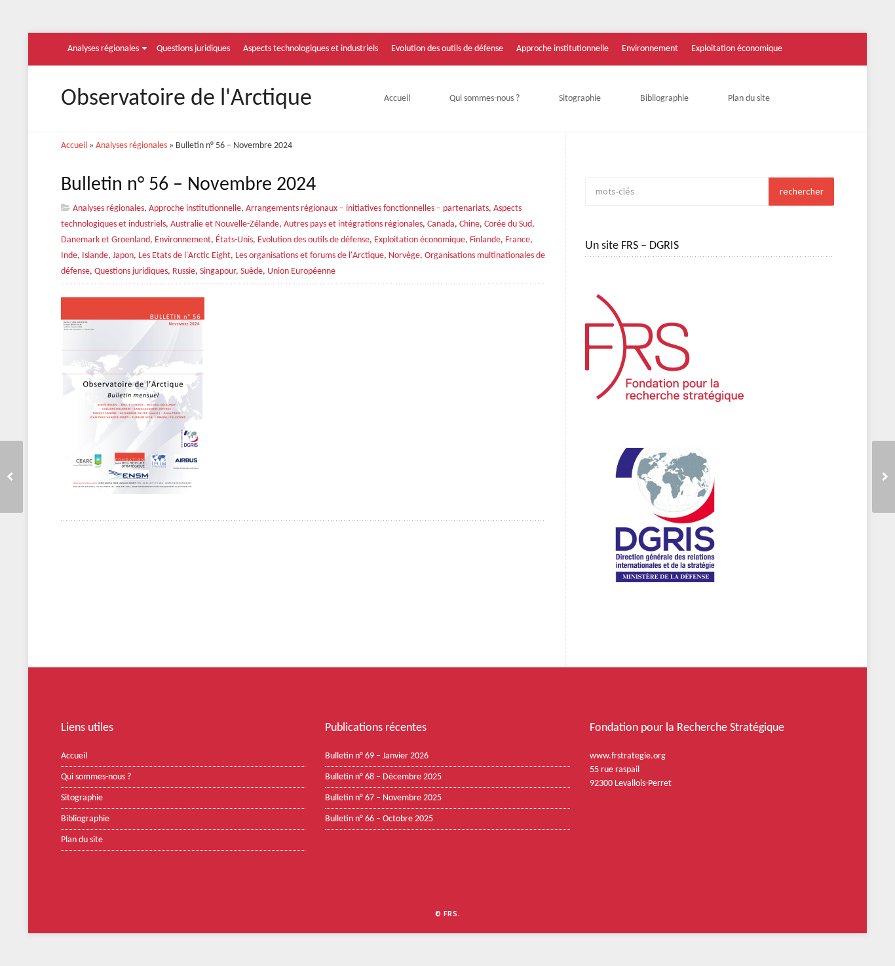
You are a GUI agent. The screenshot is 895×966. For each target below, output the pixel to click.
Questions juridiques (193, 49)
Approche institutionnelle (562, 49)
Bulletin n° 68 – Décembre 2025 (383, 777)
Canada (441, 224)
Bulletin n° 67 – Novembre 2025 (383, 798)
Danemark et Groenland (105, 240)
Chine (469, 224)
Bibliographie (664, 98)
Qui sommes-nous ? (484, 98)
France (517, 240)
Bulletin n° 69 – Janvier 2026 (376, 756)
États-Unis (234, 240)
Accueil (397, 98)
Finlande (485, 240)
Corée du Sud (508, 224)
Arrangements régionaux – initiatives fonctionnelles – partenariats (367, 209)
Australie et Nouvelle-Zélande (224, 224)
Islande (95, 256)
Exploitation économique (736, 49)
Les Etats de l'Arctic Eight (184, 256)
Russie (183, 271)
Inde (69, 256)
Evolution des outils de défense (447, 49)
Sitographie (580, 98)
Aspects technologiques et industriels (310, 49)
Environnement (650, 49)
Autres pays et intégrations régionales (353, 224)
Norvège (404, 256)
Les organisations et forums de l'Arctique (309, 256)
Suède (251, 271)
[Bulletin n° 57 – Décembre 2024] (11, 477)
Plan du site (749, 98)
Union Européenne (301, 271)
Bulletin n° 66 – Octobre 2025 (379, 819)
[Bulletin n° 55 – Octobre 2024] (883, 477)
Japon (123, 256)
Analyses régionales (103, 49)
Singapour (218, 271)
